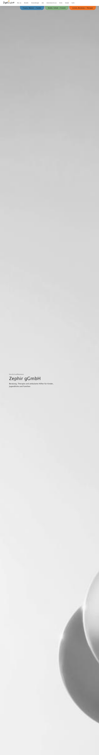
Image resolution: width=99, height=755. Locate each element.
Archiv (60, 3)
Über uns (19, 3)
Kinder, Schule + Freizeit (57, 8)
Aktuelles (26, 3)
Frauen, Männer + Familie (32, 8)
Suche (73, 3)
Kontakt (67, 3)
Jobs (43, 3)
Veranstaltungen (35, 3)
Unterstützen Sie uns (52, 3)
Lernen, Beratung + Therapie (82, 8)
